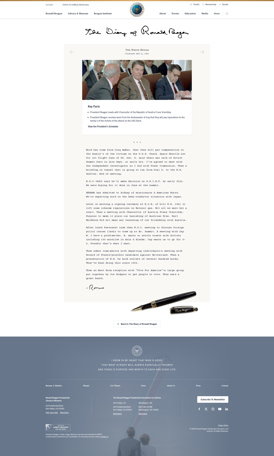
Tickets (196, 4)
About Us (171, 385)
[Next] (59, 4)
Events (175, 13)
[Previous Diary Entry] (71, 52)
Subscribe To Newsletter (213, 399)
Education (190, 13)
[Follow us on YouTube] (219, 409)
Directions (64, 412)
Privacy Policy (223, 425)
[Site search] (226, 13)
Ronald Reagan (54, 13)
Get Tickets (115, 385)
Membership (210, 4)
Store (217, 13)
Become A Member (54, 385)
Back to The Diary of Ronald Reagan (139, 323)
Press (198, 385)
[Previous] (56, 4)
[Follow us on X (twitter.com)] (206, 409)
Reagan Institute (103, 13)
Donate (225, 4)
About (162, 13)
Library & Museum (78, 13)
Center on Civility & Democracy (76, 4)
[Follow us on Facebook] (199, 409)
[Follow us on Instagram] (213, 409)
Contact (224, 385)
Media (205, 13)
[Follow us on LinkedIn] (226, 409)
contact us (104, 436)
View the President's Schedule (103, 126)
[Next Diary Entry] (202, 52)
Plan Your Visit (52, 412)
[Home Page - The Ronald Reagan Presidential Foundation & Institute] (137, 9)
